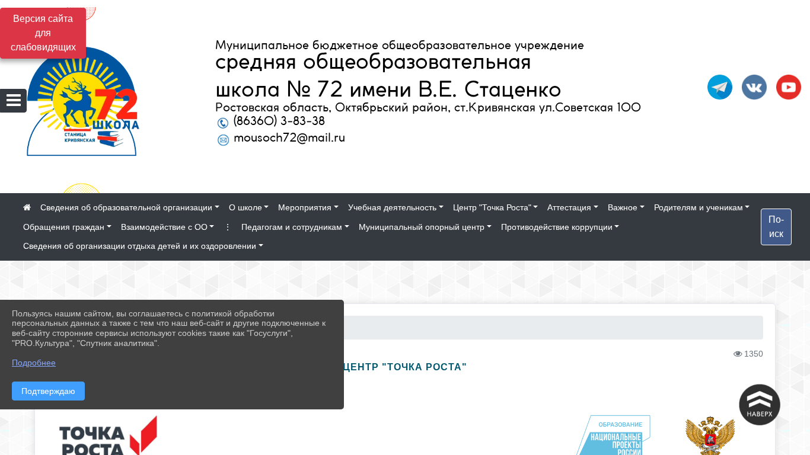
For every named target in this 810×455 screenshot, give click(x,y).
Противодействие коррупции (557, 227)
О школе (245, 207)
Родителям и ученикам (698, 207)
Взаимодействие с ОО (164, 227)
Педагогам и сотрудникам (291, 227)
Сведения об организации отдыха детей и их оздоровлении (139, 246)
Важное (622, 207)
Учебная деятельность (392, 207)
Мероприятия (304, 207)
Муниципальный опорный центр (421, 227)
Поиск (776, 226)
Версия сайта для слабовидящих (43, 33)
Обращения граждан (63, 227)
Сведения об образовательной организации (126, 207)
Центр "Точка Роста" (492, 207)
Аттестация (569, 207)
